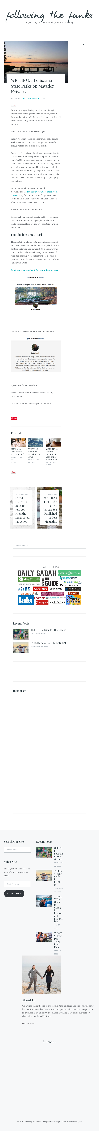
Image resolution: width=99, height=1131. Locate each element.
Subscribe (14, 893)
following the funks (49, 14)
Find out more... (29, 1023)
